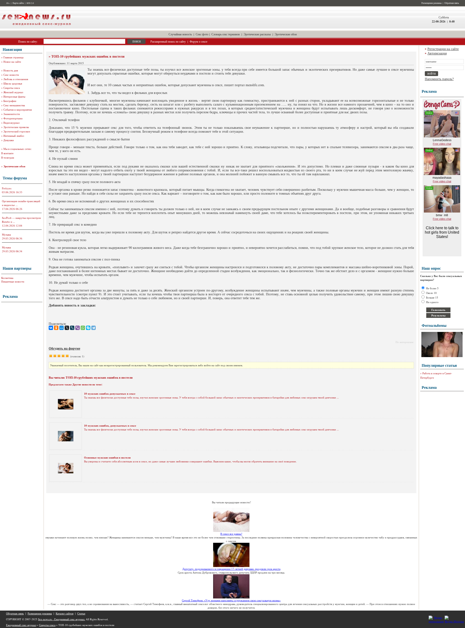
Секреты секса (11, 88)
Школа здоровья (12, 83)
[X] (67, 328)
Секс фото (202, 34)
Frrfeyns (6, 188)
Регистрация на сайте (443, 48)
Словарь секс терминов (225, 34)
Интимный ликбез (13, 136)
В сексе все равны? (231, 534)
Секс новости (11, 75)
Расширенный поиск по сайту (168, 41)
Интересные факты (14, 96)
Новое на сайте (12, 61)
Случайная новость (180, 34)
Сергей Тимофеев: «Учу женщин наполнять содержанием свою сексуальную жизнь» (231, 600)
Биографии (9, 101)
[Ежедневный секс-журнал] (36, 27)
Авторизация (437, 53)
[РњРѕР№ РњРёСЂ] (61, 328)
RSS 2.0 (30, 3)
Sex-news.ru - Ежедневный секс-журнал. (61, 619)
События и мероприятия (17, 109)
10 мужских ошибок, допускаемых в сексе (110, 426)
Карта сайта (18, 3)
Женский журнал (13, 92)
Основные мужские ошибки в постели (107, 458)
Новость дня (10, 70)
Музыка (6, 234)
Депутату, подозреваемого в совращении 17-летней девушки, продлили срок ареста (231, 569)
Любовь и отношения (15, 79)
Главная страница (13, 57)
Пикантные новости (12, 281)
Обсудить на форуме (64, 348)
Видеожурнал (11, 122)
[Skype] (88, 328)
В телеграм (7, 157)
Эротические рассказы (257, 34)
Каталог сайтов (64, 613)
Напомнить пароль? (439, 79)
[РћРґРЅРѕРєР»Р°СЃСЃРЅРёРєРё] (56, 328)
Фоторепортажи (13, 118)
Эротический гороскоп (16, 131)
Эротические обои (286, 34)
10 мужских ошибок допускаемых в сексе (109, 394)
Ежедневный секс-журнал (21, 625)
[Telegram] (93, 328)
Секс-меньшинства (14, 105)
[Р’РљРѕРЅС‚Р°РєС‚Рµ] (51, 328)
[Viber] (77, 328)
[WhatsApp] (83, 328)
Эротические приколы (16, 127)
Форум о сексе (198, 41)
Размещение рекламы (431, 3)
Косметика (7, 278)
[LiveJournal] (72, 328)
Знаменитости (11, 114)
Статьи (81, 613)
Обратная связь (451, 3)
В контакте (7, 153)
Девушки (8, 140)
